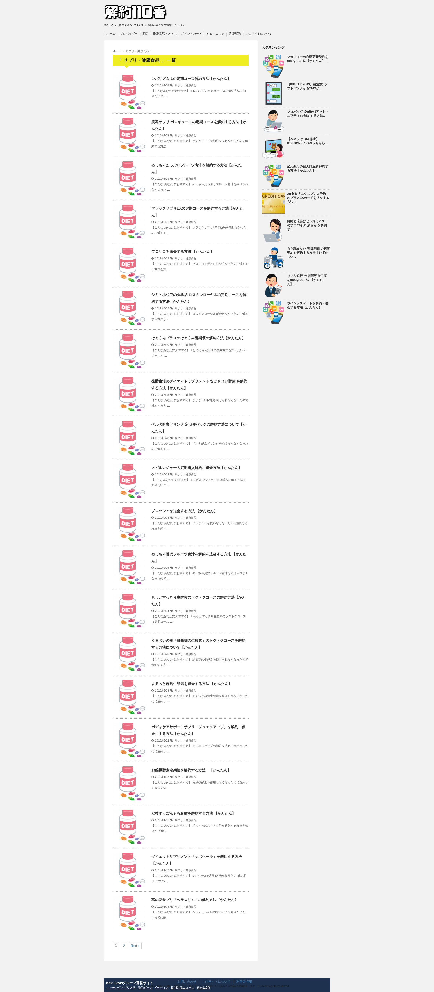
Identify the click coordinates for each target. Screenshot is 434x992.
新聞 (145, 33)
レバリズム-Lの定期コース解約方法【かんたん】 (191, 79)
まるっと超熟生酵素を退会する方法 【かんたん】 (191, 684)
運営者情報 (244, 981)
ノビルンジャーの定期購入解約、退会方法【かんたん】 (196, 468)
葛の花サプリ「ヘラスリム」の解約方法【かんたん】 (194, 900)
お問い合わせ (186, 981)
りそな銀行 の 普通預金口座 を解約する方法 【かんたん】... (307, 280)
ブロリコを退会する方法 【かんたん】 (182, 251)
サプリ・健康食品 (185, 85)
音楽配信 (235, 33)
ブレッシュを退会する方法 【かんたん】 (184, 511)
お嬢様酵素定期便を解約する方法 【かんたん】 (191, 770)
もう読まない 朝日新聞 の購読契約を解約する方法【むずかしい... (308, 252)
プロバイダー (129, 33)
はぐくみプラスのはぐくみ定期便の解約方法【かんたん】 (198, 338)
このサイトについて (258, 33)
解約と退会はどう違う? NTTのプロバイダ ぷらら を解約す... (307, 225)
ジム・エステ (215, 33)
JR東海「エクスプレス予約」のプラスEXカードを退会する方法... (308, 198)
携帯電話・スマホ (165, 33)
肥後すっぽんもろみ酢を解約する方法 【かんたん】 (193, 813)
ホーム (110, 33)
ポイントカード (191, 33)
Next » (135, 945)
